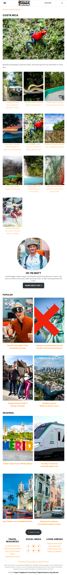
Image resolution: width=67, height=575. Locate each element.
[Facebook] (28, 546)
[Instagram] (39, 546)
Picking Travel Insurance (12, 548)
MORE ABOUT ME (32, 285)
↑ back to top (33, 532)
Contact (46, 561)
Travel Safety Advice (12, 556)
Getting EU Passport (54, 551)
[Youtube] (33, 546)
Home (5, 9)
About (30, 561)
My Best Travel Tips (12, 546)
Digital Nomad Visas (54, 549)
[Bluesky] (39, 551)
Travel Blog (22, 561)
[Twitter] (33, 551)
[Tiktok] (28, 551)
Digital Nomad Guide (54, 543)
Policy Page (37, 561)
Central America (14, 9)
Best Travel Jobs (55, 546)
